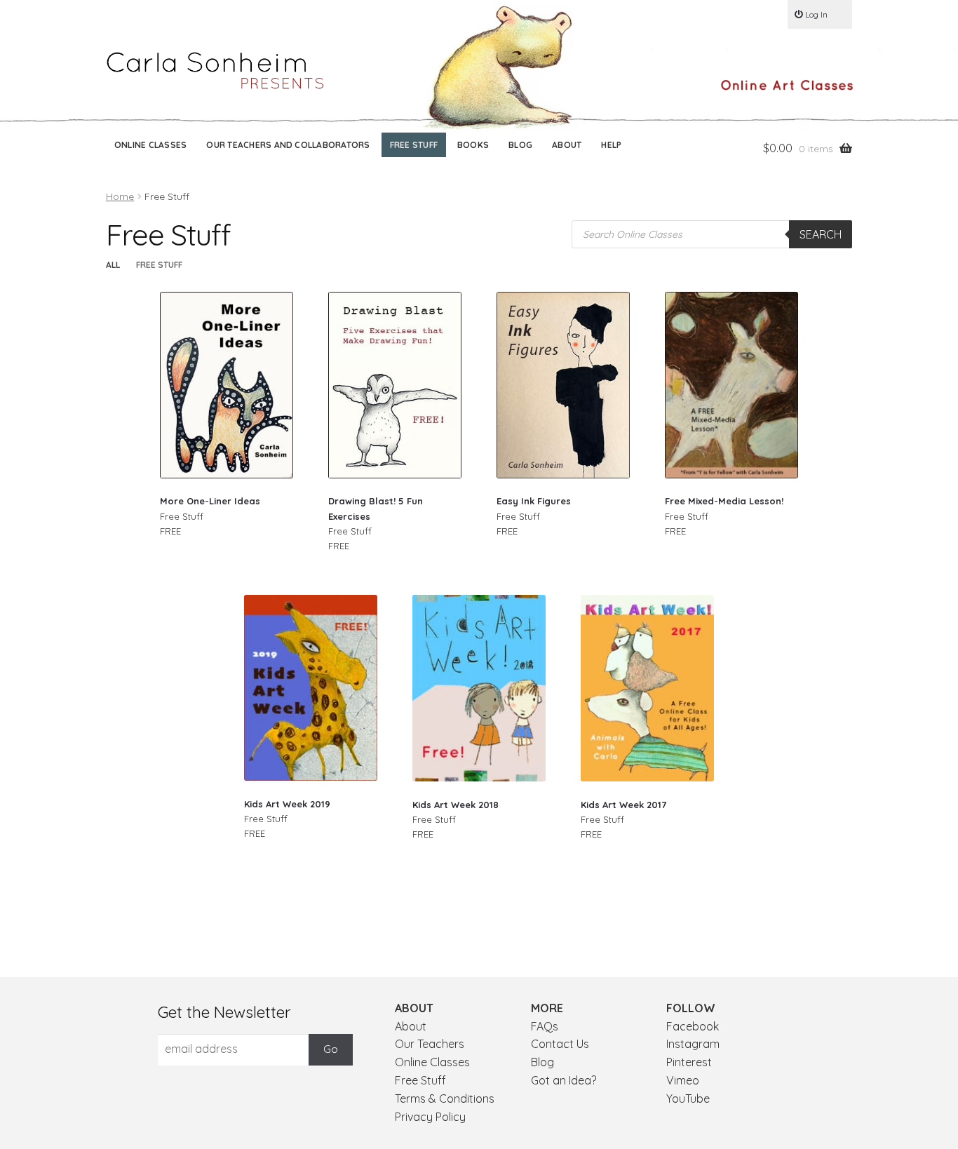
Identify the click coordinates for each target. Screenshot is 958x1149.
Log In (816, 14)
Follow (690, 1008)
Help (611, 145)
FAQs (544, 1026)
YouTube (688, 1098)
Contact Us (560, 1044)
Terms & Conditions (444, 1098)
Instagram (693, 1044)
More (547, 1008)
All (113, 265)
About (566, 145)
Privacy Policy (430, 1117)
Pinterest (689, 1062)
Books (473, 145)
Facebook (692, 1026)
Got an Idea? (563, 1080)
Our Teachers (429, 1044)
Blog (520, 145)
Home (120, 196)
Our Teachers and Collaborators (288, 145)
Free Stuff (414, 145)
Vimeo (682, 1080)
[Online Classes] (787, 85)
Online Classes (150, 145)
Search (821, 234)
